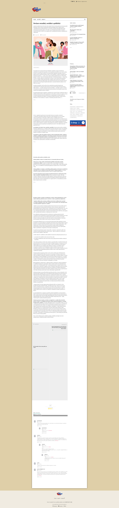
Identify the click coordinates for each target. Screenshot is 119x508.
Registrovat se (84, 1)
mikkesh (49, 446)
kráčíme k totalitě (73, 108)
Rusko (71, 111)
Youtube (61, 506)
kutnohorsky (50, 430)
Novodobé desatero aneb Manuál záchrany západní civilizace (77, 26)
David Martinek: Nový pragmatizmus (77, 34)
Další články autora (50, 64)
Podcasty (55, 506)
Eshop (43, 19)
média (74, 114)
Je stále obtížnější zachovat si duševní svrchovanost (76, 38)
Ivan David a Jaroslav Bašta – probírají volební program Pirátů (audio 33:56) (77, 85)
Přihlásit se (79, 1)
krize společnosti (36, 67)
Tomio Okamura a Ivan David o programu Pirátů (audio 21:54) (76, 81)
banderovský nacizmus (80, 106)
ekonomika (77, 114)
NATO (74, 111)
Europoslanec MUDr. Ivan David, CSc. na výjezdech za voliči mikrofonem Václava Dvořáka (77, 67)
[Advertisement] (65, 9)
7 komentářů (44, 34)
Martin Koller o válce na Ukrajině (77, 71)
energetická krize (72, 109)
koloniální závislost (73, 117)
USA (76, 111)
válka (71, 114)
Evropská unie (80, 111)
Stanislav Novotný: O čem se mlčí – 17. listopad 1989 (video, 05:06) (77, 43)
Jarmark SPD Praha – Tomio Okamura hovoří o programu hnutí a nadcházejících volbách (77, 76)
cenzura (81, 114)
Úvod (34, 19)
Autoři (39, 19)
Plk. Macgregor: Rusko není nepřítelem (75, 30)
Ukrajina (78, 108)
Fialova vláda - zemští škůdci (80, 109)
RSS (65, 506)
